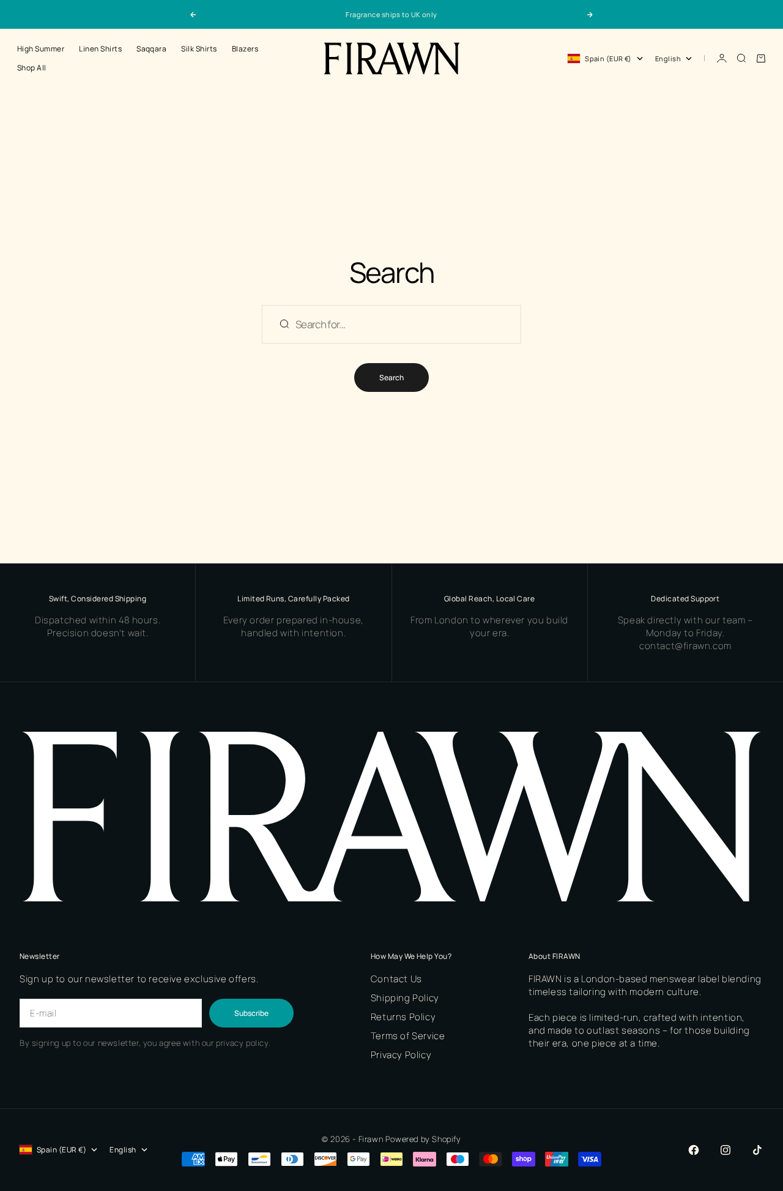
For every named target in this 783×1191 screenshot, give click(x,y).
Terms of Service (408, 1035)
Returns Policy (403, 1016)
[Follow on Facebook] (694, 1150)
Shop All (31, 67)
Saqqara (151, 48)
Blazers (245, 48)
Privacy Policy (401, 1054)
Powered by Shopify (423, 1138)
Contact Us (396, 978)
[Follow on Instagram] (725, 1150)
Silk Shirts (199, 48)
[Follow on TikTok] (757, 1150)
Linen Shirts (100, 48)
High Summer (40, 48)
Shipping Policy (405, 997)
